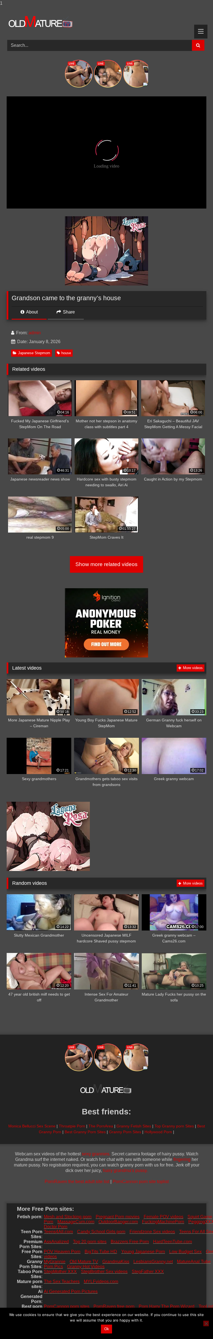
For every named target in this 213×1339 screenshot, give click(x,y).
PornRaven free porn (114, 1306)
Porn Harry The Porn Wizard (166, 1306)
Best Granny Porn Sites (85, 1132)
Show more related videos (106, 564)
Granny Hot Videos (86, 1266)
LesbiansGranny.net (153, 1261)
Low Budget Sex (185, 1251)
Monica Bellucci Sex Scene (31, 1126)
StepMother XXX (60, 1271)
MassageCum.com (75, 1221)
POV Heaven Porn (62, 1251)
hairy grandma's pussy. (125, 1170)
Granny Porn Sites (125, 1132)
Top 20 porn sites (89, 1241)
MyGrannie (54, 1261)
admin (35, 332)
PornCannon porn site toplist (141, 1181)
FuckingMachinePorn (163, 1221)
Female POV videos (163, 1216)
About (31, 312)
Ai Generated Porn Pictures (71, 1291)
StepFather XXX (148, 1271)
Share (68, 312)
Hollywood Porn (158, 1132)
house (66, 353)
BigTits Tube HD (101, 1251)
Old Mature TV (84, 1261)
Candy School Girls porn (101, 1231)
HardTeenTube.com (172, 1241)
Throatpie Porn (72, 1126)
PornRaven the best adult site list (77, 1181)
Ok (106, 1329)
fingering (182, 1159)
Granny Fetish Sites (133, 1126)
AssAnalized (56, 1241)
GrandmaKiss (115, 1261)
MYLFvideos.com (101, 1281)
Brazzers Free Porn (130, 1241)
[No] (206, 1323)
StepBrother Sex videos (104, 1271)
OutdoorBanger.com (118, 1221)
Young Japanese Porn (143, 1251)
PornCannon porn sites (66, 1306)
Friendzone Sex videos (152, 1231)
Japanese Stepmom (34, 353)
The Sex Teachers (62, 1281)
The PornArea (100, 1126)
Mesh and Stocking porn (68, 1216)
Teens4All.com (58, 1231)
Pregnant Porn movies (118, 1216)
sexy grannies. (96, 1154)
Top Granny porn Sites (174, 1126)
